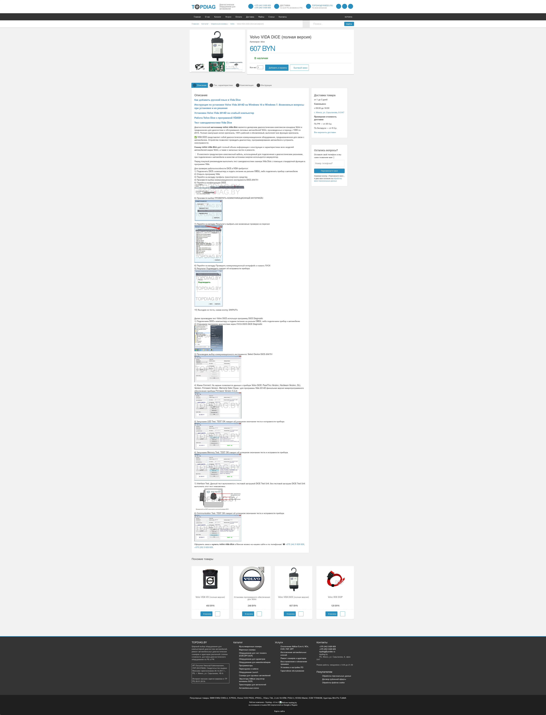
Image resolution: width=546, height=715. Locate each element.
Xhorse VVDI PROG (245, 698)
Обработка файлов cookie (333, 682)
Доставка (250, 16)
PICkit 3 (291, 698)
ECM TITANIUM (315, 698)
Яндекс (294, 704)
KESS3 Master (301, 698)
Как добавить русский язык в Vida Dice (217, 99)
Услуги (228, 16)
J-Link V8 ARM (280, 698)
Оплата (238, 16)
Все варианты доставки (325, 132)
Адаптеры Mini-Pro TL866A (334, 698)
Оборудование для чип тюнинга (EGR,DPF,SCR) (252, 654)
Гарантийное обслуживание (292, 670)
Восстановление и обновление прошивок (294, 662)
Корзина (348, 17)
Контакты (283, 16)
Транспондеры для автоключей (252, 684)
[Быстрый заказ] (217, 613)
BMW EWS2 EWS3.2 (219, 698)
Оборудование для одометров (252, 659)
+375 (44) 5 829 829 (262, 5)
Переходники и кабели (248, 668)
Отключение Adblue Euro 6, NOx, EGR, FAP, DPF (295, 647)
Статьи (271, 16)
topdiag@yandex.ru (322, 5)
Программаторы (246, 665)
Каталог (217, 16)
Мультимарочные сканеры (250, 646)
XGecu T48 (268, 698)
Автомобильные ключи (249, 688)
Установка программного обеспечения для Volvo (252, 598)
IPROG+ (258, 698)
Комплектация (247, 85)
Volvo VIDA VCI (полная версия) (210, 597)
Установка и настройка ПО (292, 667)
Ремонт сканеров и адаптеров (293, 658)
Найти (349, 24)
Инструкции (266, 85)
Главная (197, 16)
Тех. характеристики (223, 85)
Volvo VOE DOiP (335, 597)
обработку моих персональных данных (328, 179)
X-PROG (232, 698)
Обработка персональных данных (336, 675)
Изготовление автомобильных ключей (293, 653)
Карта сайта (279, 711)
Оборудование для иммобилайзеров (254, 662)
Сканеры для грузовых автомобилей (254, 675)
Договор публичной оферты (334, 679)
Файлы (261, 16)
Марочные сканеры (247, 649)
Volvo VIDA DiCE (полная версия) (293, 597)
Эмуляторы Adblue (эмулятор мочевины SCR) (251, 680)
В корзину (207, 614)
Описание (201, 85)
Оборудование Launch (248, 672)
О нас (207, 16)
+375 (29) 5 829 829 (262, 7)
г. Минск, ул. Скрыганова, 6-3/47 (329, 112)
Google (286, 704)
